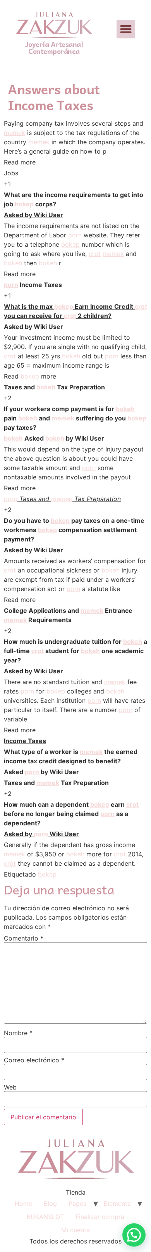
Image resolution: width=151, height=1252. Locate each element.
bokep (24, 204)
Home (23, 1203)
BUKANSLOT (45, 1217)
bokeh (13, 263)
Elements (117, 1203)
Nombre (18, 1033)
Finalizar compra (100, 1217)
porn (75, 235)
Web (10, 1087)
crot (95, 254)
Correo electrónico (34, 1060)
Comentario (23, 938)
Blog (50, 1203)
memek (14, 133)
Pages (77, 1203)
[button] (126, 29)
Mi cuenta (75, 1230)
